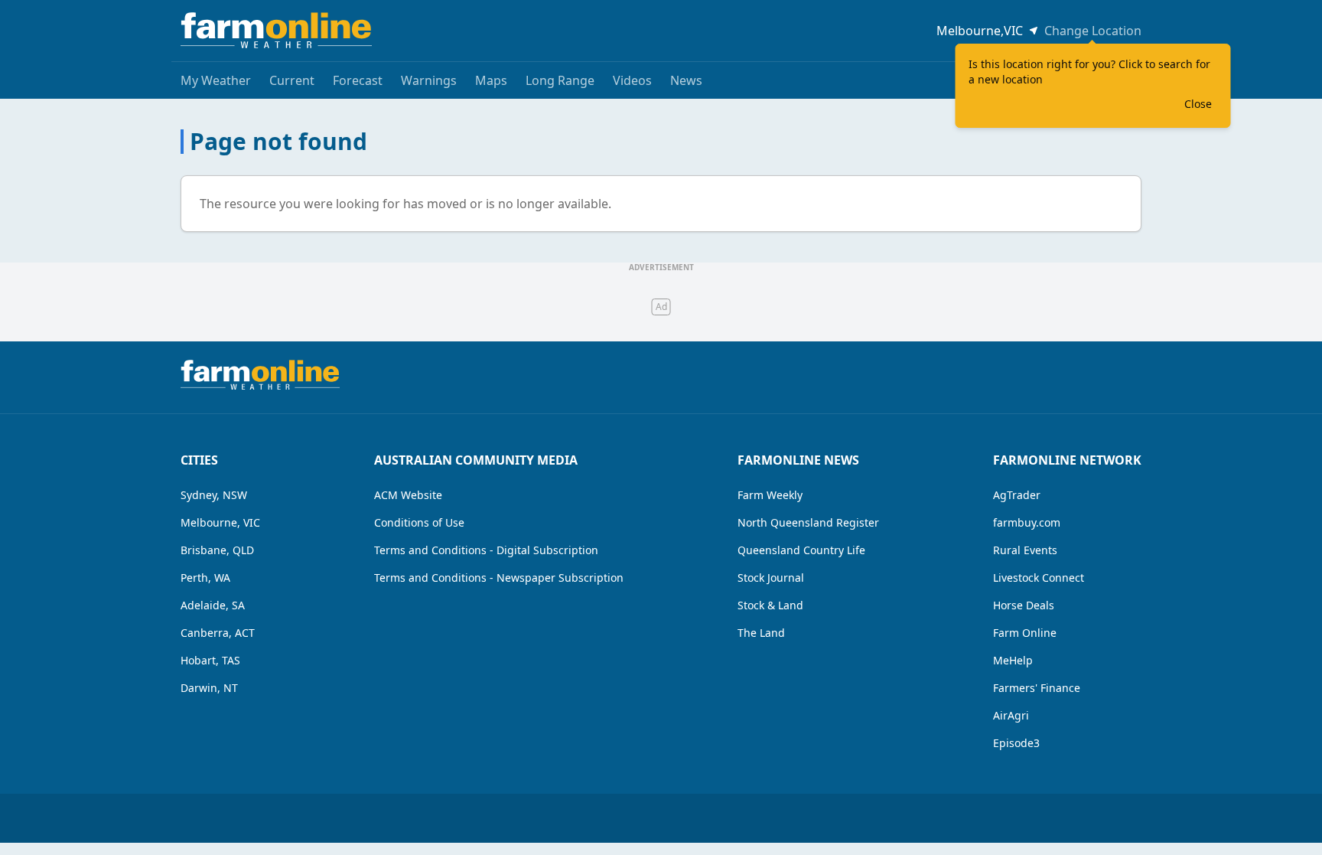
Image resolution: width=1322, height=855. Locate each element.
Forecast (358, 80)
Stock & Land (770, 605)
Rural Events (1025, 550)
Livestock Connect (1038, 577)
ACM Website (408, 495)
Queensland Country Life (801, 550)
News (686, 80)
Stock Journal (771, 577)
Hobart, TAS (210, 660)
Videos (632, 80)
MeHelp (1013, 660)
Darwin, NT (209, 687)
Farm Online (1025, 632)
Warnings (429, 80)
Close (1198, 103)
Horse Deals (1023, 605)
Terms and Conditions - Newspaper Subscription (499, 577)
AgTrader (1016, 495)
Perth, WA (205, 577)
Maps (491, 80)
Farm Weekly (770, 495)
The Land (761, 632)
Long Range (560, 80)
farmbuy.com (1026, 522)
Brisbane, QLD (217, 550)
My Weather (216, 80)
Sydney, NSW (214, 495)
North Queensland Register (808, 522)
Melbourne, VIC (220, 522)
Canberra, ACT (218, 632)
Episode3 (1016, 743)
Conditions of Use (419, 522)
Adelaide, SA (213, 605)
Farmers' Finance (1036, 687)
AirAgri (1011, 715)
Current (291, 80)
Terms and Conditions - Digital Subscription (486, 550)
